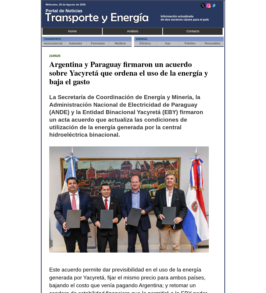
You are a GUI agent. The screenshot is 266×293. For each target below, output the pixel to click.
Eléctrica (145, 43)
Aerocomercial (53, 43)
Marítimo (120, 43)
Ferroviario (98, 43)
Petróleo (190, 43)
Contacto (192, 31)
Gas (167, 43)
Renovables (212, 43)
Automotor (75, 43)
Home (72, 31)
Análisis (132, 31)
